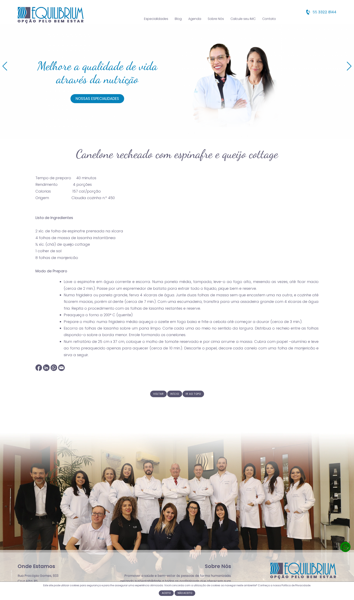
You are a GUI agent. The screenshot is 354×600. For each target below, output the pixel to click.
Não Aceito (185, 593)
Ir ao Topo (193, 394)
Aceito (166, 593)
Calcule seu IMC (243, 18)
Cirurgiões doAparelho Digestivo (97, 72)
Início (174, 394)
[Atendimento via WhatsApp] (345, 551)
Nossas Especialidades (97, 98)
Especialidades (156, 18)
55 (324, 12)
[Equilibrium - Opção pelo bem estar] (51, 22)
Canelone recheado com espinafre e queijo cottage (177, 154)
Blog (178, 18)
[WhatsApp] (54, 369)
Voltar (158, 394)
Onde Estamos (36, 566)
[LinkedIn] (46, 369)
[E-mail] (61, 369)
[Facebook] (38, 369)
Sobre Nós (216, 18)
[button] (349, 66)
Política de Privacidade (295, 585)
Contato (269, 18)
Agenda (194, 18)
